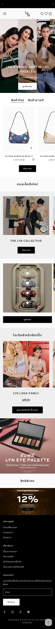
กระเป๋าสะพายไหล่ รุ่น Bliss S (19, 156)
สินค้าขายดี (36, 100)
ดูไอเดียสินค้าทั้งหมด (27, 409)
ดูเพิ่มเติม (27, 86)
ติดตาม (11, 602)
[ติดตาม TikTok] (20, 611)
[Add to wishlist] (33, 159)
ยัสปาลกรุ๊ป (8, 556)
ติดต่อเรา (7, 537)
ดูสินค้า (27, 319)
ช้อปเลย (27, 168)
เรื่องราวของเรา (10, 551)
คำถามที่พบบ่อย (10, 527)
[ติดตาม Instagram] (12, 611)
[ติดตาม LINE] (28, 611)
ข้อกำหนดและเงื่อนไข (12, 561)
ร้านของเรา (8, 532)
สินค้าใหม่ (17, 100)
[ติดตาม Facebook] (4, 611)
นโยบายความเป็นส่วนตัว (13, 566)
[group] (27, 501)
